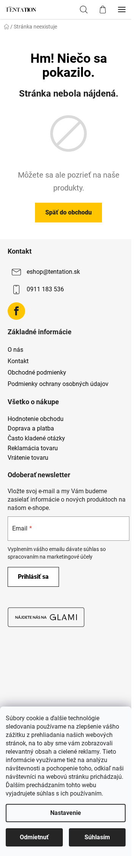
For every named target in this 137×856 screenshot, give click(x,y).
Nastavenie (65, 812)
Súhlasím (97, 837)
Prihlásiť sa (33, 576)
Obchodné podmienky (37, 372)
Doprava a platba (31, 428)
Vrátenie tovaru (28, 457)
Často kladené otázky (36, 438)
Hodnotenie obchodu (36, 419)
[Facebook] (16, 311)
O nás (15, 349)
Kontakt (18, 361)
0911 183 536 (45, 289)
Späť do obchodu (68, 212)
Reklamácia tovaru (33, 448)
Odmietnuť (34, 837)
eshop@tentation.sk (53, 271)
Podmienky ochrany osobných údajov (58, 384)
